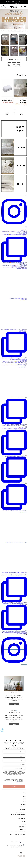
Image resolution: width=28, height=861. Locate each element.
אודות (24, 796)
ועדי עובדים (20, 165)
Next (12, 109)
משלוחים (23, 824)
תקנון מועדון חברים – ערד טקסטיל (18, 814)
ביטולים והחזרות (21, 826)
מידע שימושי (21, 818)
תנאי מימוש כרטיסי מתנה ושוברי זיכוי (17, 834)
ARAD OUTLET (14, 59)
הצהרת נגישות (22, 809)
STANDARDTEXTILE (20, 812)
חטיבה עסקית (22, 804)
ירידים (20, 183)
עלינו (23, 793)
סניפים (23, 801)
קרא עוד (14, 704)
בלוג (24, 799)
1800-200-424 (14, 842)
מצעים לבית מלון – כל (14, 712)
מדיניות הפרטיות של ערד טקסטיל (18, 832)
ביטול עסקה (22, 829)
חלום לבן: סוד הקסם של (14, 692)
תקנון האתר (22, 806)
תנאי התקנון (18, 781)
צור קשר (23, 837)
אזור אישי (23, 821)
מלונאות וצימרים (20, 129)
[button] (2, 730)
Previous (15, 109)
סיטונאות (20, 147)
